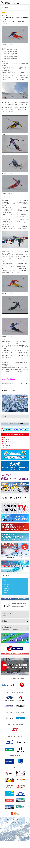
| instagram (22, 598)
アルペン (5, 443)
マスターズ (6, 592)
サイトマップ (20, 819)
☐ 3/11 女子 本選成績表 (9, 379)
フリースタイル (7, 588)
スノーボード (7, 590)
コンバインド (6, 439)
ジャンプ (5, 437)
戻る (5, 416)
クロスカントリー (7, 441)
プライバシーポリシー (12, 819)
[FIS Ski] (15, 605)
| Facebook (8, 598)
